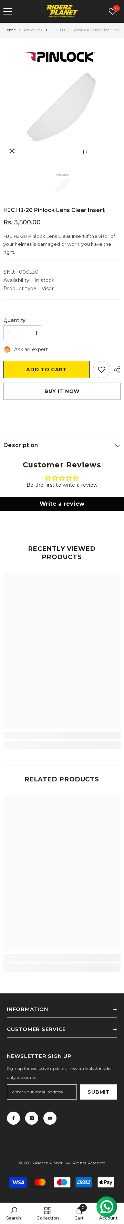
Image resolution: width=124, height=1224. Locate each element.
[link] (62, 735)
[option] (62, 100)
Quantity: (15, 320)
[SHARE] (115, 370)
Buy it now (62, 391)
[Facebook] (13, 1118)
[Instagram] (31, 1118)
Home (9, 29)
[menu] (7, 11)
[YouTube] (49, 1118)
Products (33, 29)
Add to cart (46, 369)
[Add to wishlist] (101, 369)
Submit (98, 1092)
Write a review (62, 503)
